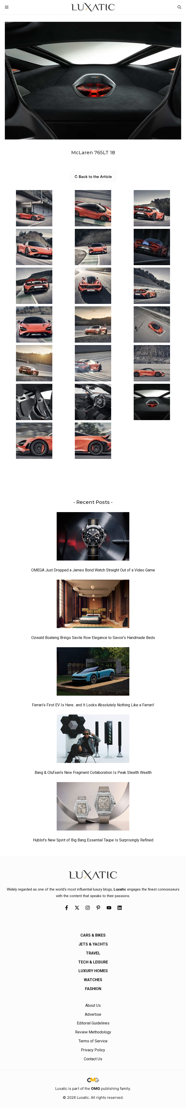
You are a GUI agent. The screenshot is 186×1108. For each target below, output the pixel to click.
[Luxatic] (93, 7)
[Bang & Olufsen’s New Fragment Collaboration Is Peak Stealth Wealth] (93, 740)
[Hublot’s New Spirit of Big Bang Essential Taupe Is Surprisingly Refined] (93, 807)
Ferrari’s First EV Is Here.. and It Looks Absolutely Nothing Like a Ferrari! (93, 705)
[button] (179, 7)
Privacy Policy (93, 1050)
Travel (93, 953)
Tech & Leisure (93, 962)
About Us (93, 1005)
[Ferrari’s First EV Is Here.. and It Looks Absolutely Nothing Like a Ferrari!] (93, 672)
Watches (93, 979)
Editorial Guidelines (93, 1023)
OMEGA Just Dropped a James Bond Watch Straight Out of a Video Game (93, 570)
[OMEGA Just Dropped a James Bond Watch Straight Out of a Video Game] (93, 537)
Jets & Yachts (93, 944)
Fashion (93, 988)
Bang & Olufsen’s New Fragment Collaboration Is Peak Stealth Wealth (93, 772)
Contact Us (93, 1059)
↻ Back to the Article (93, 176)
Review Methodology (93, 1032)
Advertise (93, 1014)
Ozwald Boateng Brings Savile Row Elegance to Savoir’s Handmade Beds (93, 637)
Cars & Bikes (93, 935)
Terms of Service (93, 1041)
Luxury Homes (93, 971)
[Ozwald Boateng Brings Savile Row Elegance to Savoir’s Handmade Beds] (93, 605)
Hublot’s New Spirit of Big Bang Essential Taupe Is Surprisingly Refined (93, 840)
